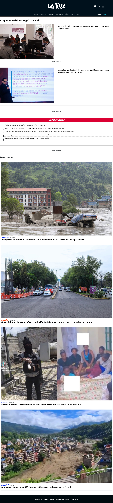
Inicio (36, 14)
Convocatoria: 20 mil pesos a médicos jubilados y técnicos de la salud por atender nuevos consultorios (39, 131)
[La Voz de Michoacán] (56, 6)
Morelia (51, 14)
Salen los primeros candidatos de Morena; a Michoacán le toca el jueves (29, 135)
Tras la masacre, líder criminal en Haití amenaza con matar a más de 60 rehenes (41, 404)
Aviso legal (38, 499)
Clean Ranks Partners (62, 499)
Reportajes (75, 14)
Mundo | (5, 237)
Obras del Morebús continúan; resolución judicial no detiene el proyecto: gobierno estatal (46, 322)
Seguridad (59, 14)
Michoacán (43, 14)
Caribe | (4, 402)
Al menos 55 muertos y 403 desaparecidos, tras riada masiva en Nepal (36, 487)
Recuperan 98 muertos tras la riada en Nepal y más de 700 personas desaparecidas (42, 239)
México (67, 14)
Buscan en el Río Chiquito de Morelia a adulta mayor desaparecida (27, 138)
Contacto (75, 499)
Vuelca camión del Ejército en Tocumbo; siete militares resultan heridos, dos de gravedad (35, 128)
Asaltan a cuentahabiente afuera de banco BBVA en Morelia (25, 125)
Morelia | (5, 320)
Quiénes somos (49, 499)
